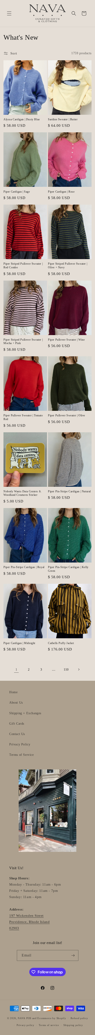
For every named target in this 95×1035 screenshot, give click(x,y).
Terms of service (49, 1025)
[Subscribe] (73, 955)
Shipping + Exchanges (25, 713)
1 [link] (16, 669)
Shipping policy (73, 1025)
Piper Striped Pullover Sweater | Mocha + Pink (23, 341)
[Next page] (79, 669)
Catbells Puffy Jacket (61, 643)
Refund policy (79, 1018)
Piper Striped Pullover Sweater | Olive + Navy (67, 265)
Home (13, 692)
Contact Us (17, 734)
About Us (16, 702)
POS (28, 1018)
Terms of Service (21, 755)
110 (66, 669)
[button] (9, 13)
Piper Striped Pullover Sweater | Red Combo (23, 265)
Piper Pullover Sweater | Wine (66, 339)
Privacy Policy (19, 744)
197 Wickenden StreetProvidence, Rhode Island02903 (29, 922)
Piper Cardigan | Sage (16, 191)
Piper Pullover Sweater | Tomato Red (23, 417)
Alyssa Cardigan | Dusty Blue (21, 119)
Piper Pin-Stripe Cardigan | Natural (69, 491)
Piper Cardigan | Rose (61, 191)
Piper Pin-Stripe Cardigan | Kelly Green (68, 569)
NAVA (21, 1018)
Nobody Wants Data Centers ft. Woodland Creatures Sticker (22, 493)
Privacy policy (25, 1025)
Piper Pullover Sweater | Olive (66, 415)
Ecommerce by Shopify (51, 1018)
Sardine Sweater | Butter (62, 119)
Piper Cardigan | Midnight (19, 643)
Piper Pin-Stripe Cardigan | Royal (24, 567)
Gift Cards (16, 723)
